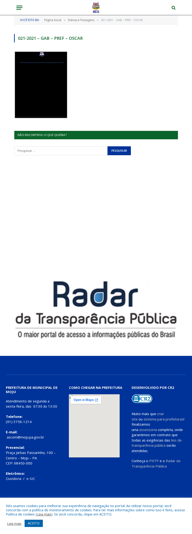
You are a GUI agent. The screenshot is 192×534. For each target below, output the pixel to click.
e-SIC (30, 478)
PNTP (154, 460)
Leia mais (44, 514)
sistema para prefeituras (164, 419)
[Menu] (19, 7)
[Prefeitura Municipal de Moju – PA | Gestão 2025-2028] (96, 7)
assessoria (148, 429)
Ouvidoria (13, 478)
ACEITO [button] (34, 523)
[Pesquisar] (173, 7)
